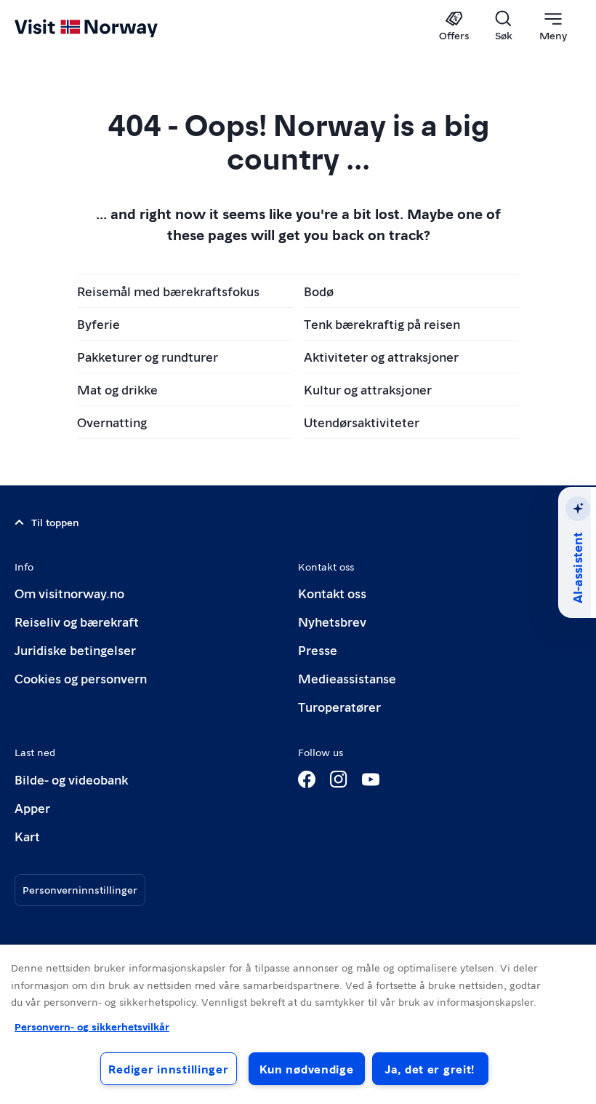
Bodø (319, 290)
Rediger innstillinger (168, 1068)
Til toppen (55, 521)
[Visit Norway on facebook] (306, 779)
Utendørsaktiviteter (361, 421)
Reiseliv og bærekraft (77, 621)
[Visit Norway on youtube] (370, 779)
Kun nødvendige (306, 1068)
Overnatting (112, 421)
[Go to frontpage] (107, 27)
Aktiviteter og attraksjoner (381, 356)
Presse (317, 649)
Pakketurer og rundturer (147, 356)
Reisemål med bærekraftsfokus (168, 290)
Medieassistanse (347, 678)
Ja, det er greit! (430, 1068)
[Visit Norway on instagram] (338, 779)
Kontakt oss (332, 592)
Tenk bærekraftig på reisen (382, 323)
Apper (32, 807)
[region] (298, 1024)
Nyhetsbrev (332, 621)
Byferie (98, 323)
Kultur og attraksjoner (368, 389)
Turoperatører (339, 706)
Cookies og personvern (81, 678)
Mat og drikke (117, 389)
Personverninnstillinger (80, 889)
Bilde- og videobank (71, 779)
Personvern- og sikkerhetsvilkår (92, 1026)
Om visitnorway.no (69, 592)
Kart (27, 835)
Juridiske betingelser (75, 649)
